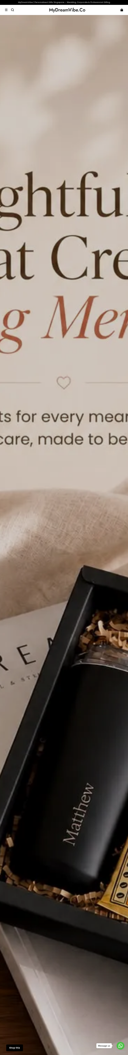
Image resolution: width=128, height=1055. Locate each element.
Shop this (14, 1047)
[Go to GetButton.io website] (121, 1052)
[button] (6, 10)
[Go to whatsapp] (120, 1046)
